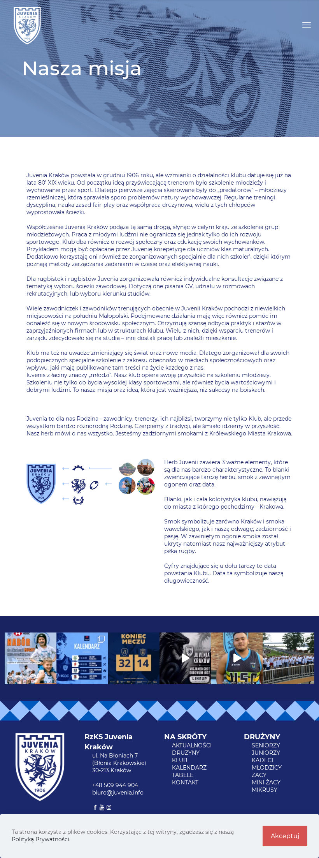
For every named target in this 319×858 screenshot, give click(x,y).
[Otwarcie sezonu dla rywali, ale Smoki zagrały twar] (134, 658)
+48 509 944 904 (115, 785)
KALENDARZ (189, 767)
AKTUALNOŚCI (192, 745)
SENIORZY (266, 745)
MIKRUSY (264, 789)
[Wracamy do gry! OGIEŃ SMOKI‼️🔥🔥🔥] (185, 658)
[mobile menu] (306, 25)
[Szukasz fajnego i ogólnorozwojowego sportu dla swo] (30, 658)
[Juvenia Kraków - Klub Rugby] (27, 25)
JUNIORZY (266, 752)
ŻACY (259, 775)
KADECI (262, 760)
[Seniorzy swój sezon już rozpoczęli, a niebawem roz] (82, 658)
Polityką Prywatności (40, 839)
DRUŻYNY (186, 752)
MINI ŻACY (266, 782)
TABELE (182, 775)
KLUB (180, 760)
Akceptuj (285, 836)
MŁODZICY (267, 767)
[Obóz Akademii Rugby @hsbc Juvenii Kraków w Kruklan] (288, 658)
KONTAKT (185, 782)
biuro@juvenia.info (118, 792)
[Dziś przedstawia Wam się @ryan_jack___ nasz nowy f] (237, 658)
